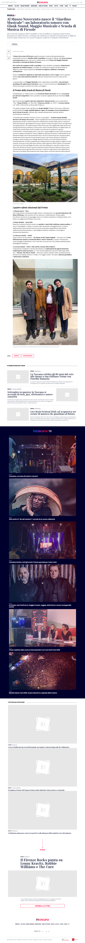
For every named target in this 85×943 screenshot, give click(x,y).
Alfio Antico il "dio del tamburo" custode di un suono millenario (32, 519)
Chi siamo (40, 939)
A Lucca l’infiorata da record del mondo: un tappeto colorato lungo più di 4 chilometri (38, 747)
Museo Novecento (27, 355)
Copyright (35, 939)
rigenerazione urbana (59, 9)
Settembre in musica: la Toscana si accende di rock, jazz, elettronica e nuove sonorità (30, 394)
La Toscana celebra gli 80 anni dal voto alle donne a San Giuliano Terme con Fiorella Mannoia (52, 376)
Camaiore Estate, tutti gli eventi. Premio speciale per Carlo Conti (33, 562)
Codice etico (25, 939)
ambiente (10, 6)
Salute (10, 830)
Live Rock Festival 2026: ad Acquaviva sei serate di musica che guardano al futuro (53, 412)
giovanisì (38, 9)
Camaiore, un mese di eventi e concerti (23, 476)
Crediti (30, 939)
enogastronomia (25, 6)
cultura (16, 6)
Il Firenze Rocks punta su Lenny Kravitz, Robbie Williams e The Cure (41, 863)
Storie (9, 744)
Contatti (45, 939)
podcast (74, 6)
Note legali (9, 939)
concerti (16, 355)
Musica (10, 15)
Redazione (14, 44)
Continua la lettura (42, 906)
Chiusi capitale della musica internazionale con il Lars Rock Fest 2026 (34, 650)
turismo (72, 9)
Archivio (50, 939)
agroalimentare (28, 9)
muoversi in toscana (45, 9)
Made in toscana (43, 6)
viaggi (66, 6)
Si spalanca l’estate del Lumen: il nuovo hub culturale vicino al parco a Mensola (36, 790)
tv (70, 6)
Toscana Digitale (20, 9)
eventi (52, 9)
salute (56, 6)
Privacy (14, 939)
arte (68, 9)
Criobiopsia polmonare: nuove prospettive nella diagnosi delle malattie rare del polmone (39, 833)
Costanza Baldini (16, 389)
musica (51, 6)
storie (61, 6)
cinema (33, 9)
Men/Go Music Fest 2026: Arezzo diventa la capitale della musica (33, 693)
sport (65, 9)
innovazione (34, 6)
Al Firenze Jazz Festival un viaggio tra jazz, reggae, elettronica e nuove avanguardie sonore (40, 606)
